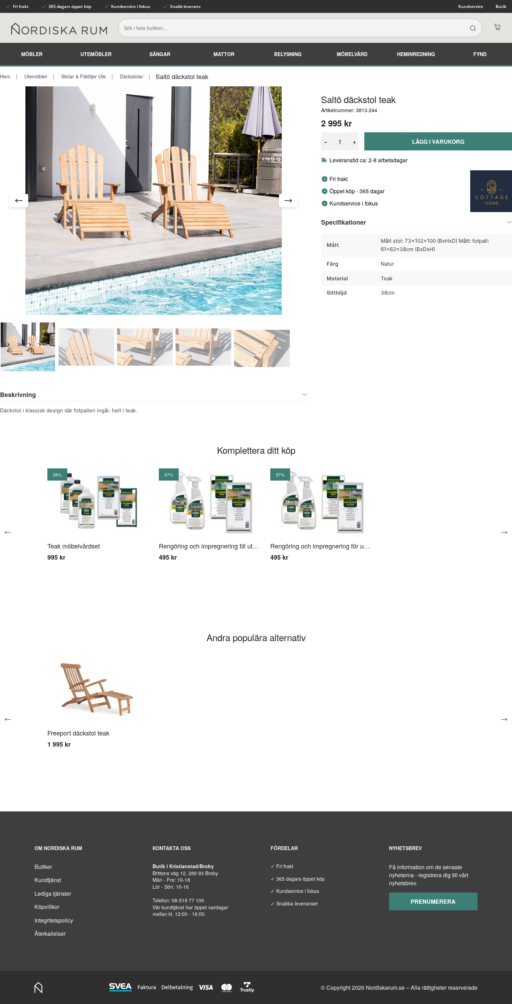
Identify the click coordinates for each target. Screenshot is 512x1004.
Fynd (480, 53)
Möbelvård (352, 53)
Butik (501, 6)
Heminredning (416, 53)
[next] (501, 532)
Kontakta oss (172, 848)
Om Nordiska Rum (58, 848)
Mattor (224, 53)
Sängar (159, 53)
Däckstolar (130, 76)
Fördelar (284, 848)
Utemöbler (95, 53)
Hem (5, 76)
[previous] (10, 532)
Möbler (31, 53)
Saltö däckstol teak (182, 76)
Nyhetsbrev (405, 848)
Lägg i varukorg (438, 142)
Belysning (288, 53)
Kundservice (470, 6)
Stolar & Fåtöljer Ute (83, 76)
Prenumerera (433, 901)
